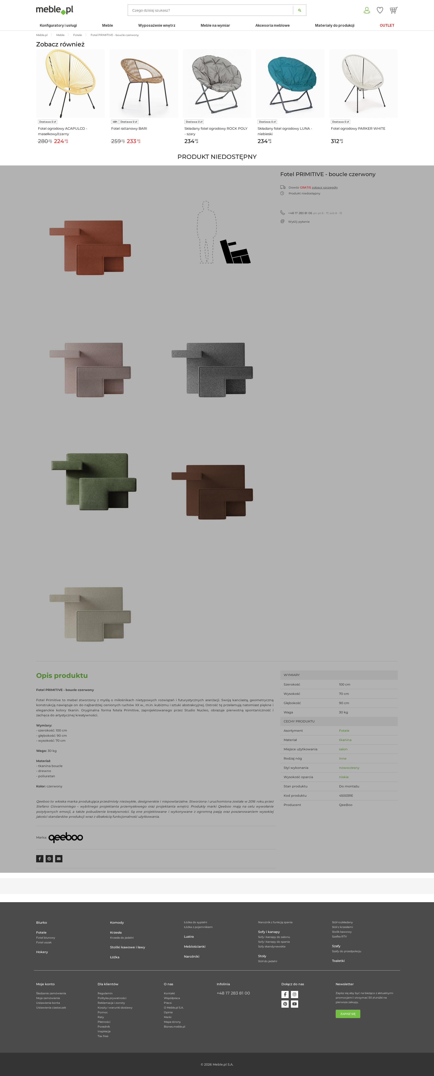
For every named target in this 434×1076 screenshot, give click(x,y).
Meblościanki (194, 946)
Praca (168, 1002)
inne (343, 758)
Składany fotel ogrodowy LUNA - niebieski (285, 131)
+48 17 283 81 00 (233, 993)
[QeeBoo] (66, 837)
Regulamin (105, 993)
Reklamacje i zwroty (111, 1002)
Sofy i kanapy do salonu (274, 937)
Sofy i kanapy (269, 932)
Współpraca (172, 998)
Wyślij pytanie (299, 221)
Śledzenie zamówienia (51, 993)
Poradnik (104, 1026)
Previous (35, 101)
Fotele (344, 731)
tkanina (345, 740)
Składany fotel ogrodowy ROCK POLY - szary (216, 131)
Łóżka (114, 957)
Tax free (103, 1036)
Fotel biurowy (45, 937)
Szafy (336, 946)
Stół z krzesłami (342, 927)
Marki (167, 1017)
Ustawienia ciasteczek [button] (51, 1007)
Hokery (42, 952)
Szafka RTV (339, 936)
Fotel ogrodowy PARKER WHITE (358, 128)
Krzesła (116, 932)
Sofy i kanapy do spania (274, 941)
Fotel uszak (44, 942)
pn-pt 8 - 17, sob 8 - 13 (315, 213)
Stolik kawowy (342, 931)
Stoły (262, 956)
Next (398, 101)
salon (343, 749)
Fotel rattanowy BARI (129, 128)
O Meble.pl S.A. (174, 1007)
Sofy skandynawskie (271, 946)
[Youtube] (294, 1004)
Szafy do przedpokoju (346, 951)
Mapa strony (172, 1021)
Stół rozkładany (342, 922)
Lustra (189, 937)
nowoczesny (349, 768)
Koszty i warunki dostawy (115, 1007)
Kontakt (169, 993)
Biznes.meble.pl (174, 1026)
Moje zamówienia (48, 998)
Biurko (41, 923)
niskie (344, 777)
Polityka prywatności (112, 998)
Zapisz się (348, 1014)
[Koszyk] (394, 10)
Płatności (104, 1021)
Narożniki (191, 956)
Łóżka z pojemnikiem (198, 927)
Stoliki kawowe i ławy (127, 947)
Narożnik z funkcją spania (275, 922)
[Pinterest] (285, 1004)
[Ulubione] (380, 10)
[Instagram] (294, 994)
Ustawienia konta (48, 1002)
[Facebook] (285, 994)
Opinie (168, 1012)
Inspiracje (104, 1031)
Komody (117, 923)
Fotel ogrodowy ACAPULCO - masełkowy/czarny (62, 131)
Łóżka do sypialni (195, 922)
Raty (101, 1017)
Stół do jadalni (267, 961)
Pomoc (103, 1012)
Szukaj (299, 10)
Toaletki (338, 961)
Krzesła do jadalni (122, 937)
